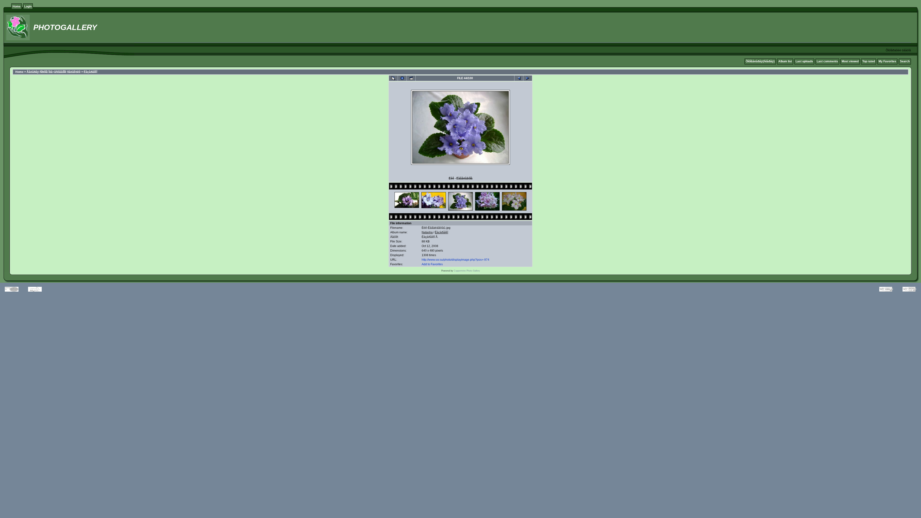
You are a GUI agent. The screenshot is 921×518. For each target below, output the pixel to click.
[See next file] (527, 78)
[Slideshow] (411, 78)
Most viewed (850, 61)
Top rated (868, 61)
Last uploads (804, 61)
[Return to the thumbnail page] (393, 78)
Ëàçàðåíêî (90, 72)
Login (28, 6)
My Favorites (887, 61)
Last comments (827, 61)
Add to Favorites (432, 264)
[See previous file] (518, 78)
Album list (785, 61)
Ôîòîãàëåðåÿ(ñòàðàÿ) (760, 61)
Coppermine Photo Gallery (467, 271)
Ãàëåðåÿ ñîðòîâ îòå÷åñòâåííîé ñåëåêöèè (54, 72)
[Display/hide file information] (402, 78)
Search (905, 61)
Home (16, 6)
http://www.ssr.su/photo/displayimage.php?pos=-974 (455, 259)
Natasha (427, 232)
